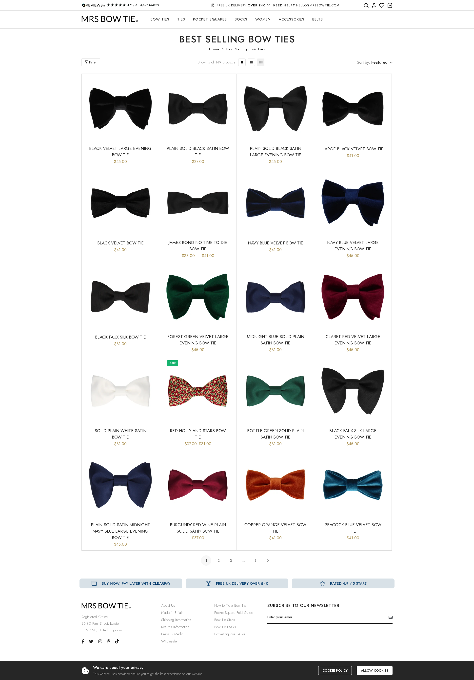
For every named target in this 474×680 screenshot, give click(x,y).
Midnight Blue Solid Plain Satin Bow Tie (275, 340)
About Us (168, 605)
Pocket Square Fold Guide (233, 612)
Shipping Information (176, 619)
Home (214, 49)
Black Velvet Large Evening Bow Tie (120, 151)
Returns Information (175, 627)
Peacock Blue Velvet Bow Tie (353, 528)
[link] (242, 62)
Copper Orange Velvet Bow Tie (275, 528)
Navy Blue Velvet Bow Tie (275, 243)
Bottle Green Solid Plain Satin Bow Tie (275, 434)
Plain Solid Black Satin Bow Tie (198, 151)
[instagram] (100, 641)
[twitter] (91, 641)
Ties (181, 19)
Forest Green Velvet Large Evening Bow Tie (197, 340)
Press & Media (172, 634)
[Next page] (268, 560)
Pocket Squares (210, 19)
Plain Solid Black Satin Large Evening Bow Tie (275, 151)
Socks (241, 19)
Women (263, 19)
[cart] (390, 6)
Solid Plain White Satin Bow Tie (120, 434)
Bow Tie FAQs (225, 627)
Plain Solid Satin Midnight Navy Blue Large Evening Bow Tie (120, 531)
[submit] (389, 617)
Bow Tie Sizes (224, 619)
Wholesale (169, 641)
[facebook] (82, 641)
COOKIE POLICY (335, 670)
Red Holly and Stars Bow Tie (198, 434)
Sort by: (363, 62)
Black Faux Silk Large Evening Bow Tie (352, 434)
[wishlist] (382, 6)
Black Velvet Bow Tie (120, 243)
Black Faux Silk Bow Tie (120, 337)
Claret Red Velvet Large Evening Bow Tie (353, 340)
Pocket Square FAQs (229, 634)
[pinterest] (108, 641)
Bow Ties (160, 19)
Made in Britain (172, 612)
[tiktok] (117, 641)
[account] (374, 6)
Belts (317, 19)
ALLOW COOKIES (374, 670)
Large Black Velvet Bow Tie (352, 149)
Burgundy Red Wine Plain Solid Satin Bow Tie (198, 528)
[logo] (109, 19)
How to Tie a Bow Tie (230, 605)
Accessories (291, 19)
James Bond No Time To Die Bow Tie (198, 246)
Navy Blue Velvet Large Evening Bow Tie (353, 246)
